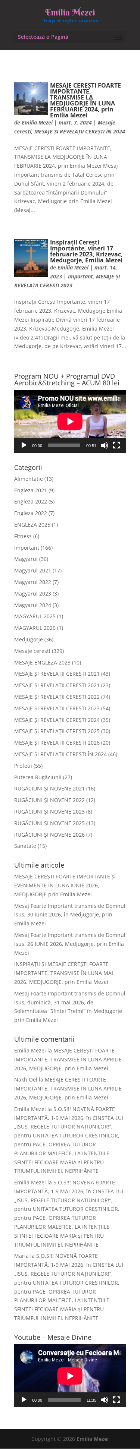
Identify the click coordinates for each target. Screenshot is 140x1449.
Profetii (23, 765)
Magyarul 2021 (32, 570)
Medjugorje (28, 639)
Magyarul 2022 (32, 581)
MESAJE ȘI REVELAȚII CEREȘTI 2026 (57, 742)
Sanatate (25, 845)
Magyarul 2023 (32, 593)
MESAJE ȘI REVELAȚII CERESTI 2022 (57, 696)
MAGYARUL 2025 (35, 616)
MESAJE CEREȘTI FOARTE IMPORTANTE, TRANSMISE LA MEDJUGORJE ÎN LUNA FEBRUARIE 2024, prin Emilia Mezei (85, 100)
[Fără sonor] (104, 445)
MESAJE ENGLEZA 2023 (42, 662)
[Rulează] (24, 445)
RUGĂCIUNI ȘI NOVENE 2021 (49, 788)
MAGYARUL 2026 (35, 627)
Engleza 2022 (30, 501)
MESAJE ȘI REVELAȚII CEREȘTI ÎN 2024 (79, 131)
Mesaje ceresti (32, 650)
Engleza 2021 (30, 490)
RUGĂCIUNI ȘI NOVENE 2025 (49, 823)
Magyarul (26, 558)
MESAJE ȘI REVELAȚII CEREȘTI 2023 (57, 708)
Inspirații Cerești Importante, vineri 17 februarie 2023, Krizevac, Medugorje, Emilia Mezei (86, 251)
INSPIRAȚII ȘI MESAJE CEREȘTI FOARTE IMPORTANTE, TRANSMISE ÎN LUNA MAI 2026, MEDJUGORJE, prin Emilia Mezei (63, 972)
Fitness (23, 536)
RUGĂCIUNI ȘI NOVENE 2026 (49, 834)
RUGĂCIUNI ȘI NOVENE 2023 (49, 811)
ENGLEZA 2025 (32, 524)
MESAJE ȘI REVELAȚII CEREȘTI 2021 (57, 673)
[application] (70, 421)
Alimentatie (28, 478)
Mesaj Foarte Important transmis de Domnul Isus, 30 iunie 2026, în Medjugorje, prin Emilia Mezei (69, 914)
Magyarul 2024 (32, 605)
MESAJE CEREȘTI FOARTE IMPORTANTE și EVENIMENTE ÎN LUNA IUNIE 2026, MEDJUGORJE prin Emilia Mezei (65, 885)
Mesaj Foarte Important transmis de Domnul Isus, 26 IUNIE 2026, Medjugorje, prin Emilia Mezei (69, 943)
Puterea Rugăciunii (38, 777)
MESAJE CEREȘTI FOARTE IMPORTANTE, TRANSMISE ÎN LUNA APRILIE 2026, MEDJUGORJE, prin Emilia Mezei (68, 1059)
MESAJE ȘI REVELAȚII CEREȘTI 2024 (57, 719)
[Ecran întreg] (116, 445)
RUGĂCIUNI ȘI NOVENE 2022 (49, 800)
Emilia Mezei (37, 122)
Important (80, 276)
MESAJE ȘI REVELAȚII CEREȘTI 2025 (57, 731)
